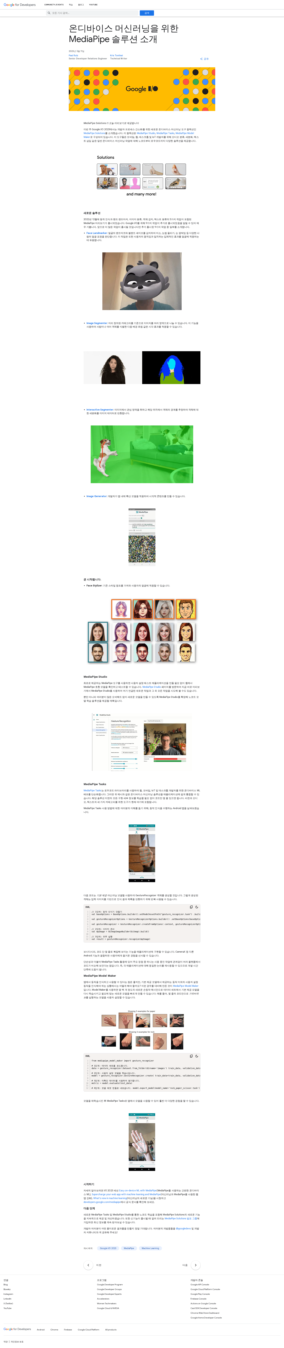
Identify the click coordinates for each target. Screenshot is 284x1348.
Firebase (68, 1329)
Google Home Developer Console (206, 1317)
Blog (6, 1284)
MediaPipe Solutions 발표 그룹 (181, 1218)
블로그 (81, 4)
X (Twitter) (8, 1303)
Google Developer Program (110, 1284)
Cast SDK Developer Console (204, 1308)
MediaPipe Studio (146, 133)
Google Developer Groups (109, 1289)
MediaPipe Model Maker (186, 986)
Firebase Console (198, 1298)
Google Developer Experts (109, 1294)
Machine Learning (150, 1248)
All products (110, 1329)
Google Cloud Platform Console (205, 1289)
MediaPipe (129, 1248)
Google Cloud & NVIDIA (108, 1308)
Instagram (8, 1294)
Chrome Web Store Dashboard (205, 1313)
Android (41, 1329)
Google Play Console (200, 1294)
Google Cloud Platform (88, 1329)
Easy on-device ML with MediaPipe (137, 1190)
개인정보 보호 (17, 1341)
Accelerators (103, 1298)
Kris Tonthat (116, 55)
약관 (6, 1341)
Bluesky (7, 1289)
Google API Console (200, 1284)
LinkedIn (7, 1298)
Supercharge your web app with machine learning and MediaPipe (126, 1194)
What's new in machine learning (110, 1198)
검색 (147, 13)
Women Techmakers (106, 1303)
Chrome (54, 1329)
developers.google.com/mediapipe (102, 1202)
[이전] (88, 1265)
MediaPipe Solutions (94, 133)
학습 (71, 4)
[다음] (195, 1265)
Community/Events (54, 4)
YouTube (93, 4)
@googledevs (183, 1228)
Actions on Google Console (203, 1303)
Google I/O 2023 (108, 1248)
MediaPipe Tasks (165, 133)
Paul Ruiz (73, 55)
